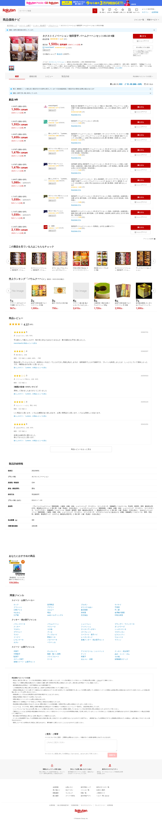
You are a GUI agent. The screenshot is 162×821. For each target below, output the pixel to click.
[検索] (95, 10)
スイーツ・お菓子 (25, 25)
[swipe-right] (153, 261)
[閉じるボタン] (154, 30)
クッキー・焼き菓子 (39, 25)
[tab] (17, 76)
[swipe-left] (9, 261)
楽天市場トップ (12, 25)
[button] (109, 10)
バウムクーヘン (53, 25)
